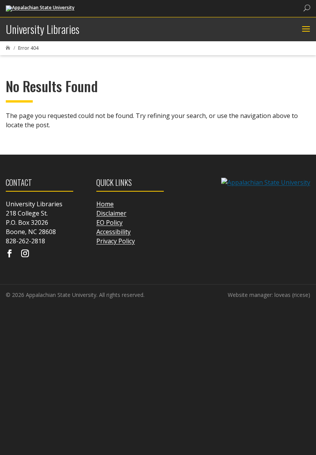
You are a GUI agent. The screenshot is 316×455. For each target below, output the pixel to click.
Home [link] (105, 204)
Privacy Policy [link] (115, 241)
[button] (305, 29)
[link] (40, 8)
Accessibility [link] (113, 232)
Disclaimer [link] (111, 213)
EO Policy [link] (109, 222)
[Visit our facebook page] (9, 254)
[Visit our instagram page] (25, 254)
